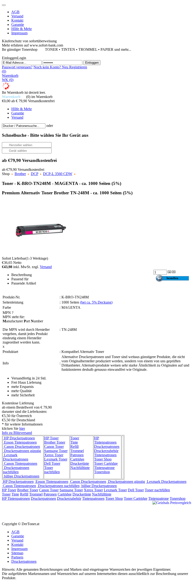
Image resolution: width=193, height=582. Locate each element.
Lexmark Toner (55, 459)
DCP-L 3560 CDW (57, 174)
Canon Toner (54, 447)
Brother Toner (54, 442)
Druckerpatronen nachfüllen (16, 470)
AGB (15, 532)
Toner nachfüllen (52, 470)
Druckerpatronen (106, 447)
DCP (34, 174)
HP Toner (51, 438)
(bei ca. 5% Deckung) (96, 302)
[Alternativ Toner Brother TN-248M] (41, 228)
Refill (74, 447)
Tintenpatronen (105, 455)
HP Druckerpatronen (19, 438)
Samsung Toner (56, 451)
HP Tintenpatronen (105, 440)
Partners (17, 557)
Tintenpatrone (104, 468)
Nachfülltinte (80, 468)
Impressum (19, 549)
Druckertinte (79, 463)
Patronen (77, 455)
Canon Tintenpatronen (20, 463)
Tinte (74, 442)
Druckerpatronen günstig (22, 451)
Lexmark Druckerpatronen (15, 457)
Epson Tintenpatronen (20, 442)
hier (22, 428)
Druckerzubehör (106, 451)
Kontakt (17, 545)
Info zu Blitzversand (17, 433)
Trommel (77, 451)
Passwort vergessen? (17, 67)
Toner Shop (103, 459)
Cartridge (77, 459)
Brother (20, 174)
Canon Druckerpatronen (21, 447)
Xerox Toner (53, 455)
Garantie (17, 536)
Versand (46, 267)
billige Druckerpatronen (21, 476)
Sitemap (17, 553)
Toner (74, 438)
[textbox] (23, 125)
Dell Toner (52, 463)
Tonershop (102, 472)
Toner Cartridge (106, 463)
